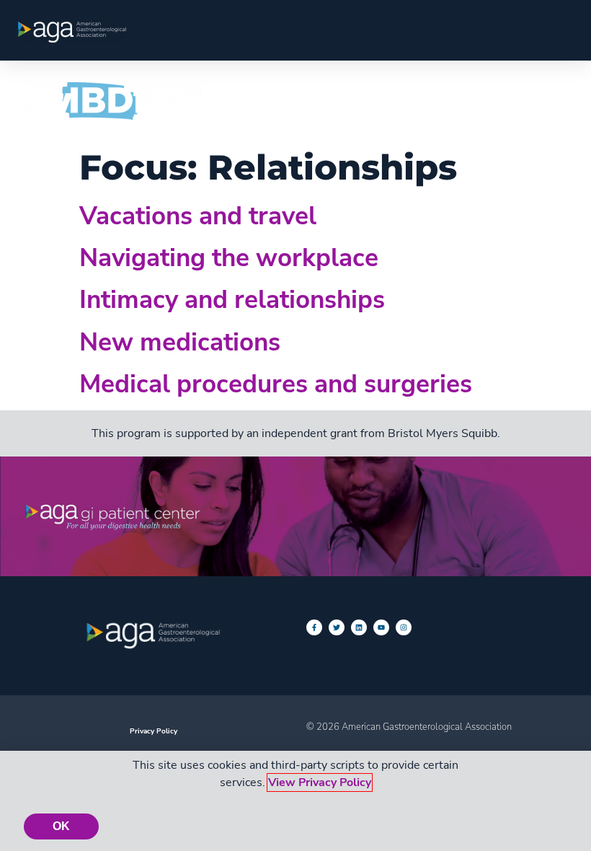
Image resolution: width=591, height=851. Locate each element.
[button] (552, 99)
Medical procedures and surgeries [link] (275, 383)
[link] (72, 32)
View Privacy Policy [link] (319, 782)
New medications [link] (179, 342)
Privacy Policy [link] (153, 731)
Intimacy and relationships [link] (232, 299)
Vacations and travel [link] (197, 215)
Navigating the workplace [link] (228, 257)
